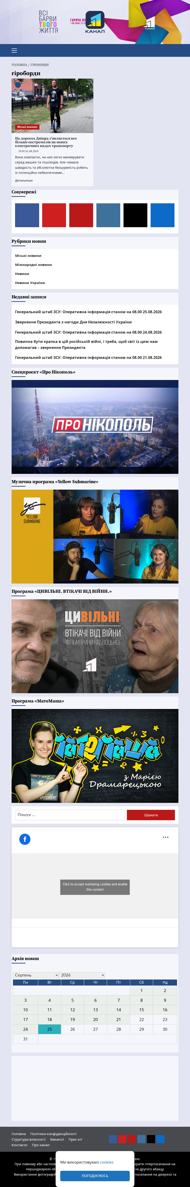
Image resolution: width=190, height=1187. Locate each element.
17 (25, 1019)
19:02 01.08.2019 (28, 151)
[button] (16, 50)
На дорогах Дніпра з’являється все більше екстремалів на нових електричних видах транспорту (46, 142)
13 (95, 1009)
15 (141, 1009)
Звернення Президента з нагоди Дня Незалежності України (73, 322)
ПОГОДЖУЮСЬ (95, 1176)
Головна (19, 1133)
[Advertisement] (95, 1088)
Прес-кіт (75, 1139)
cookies (107, 1162)
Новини (22, 273)
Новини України (30, 282)
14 (118, 1009)
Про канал (41, 1144)
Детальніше (24, 180)
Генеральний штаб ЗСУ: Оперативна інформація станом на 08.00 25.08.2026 (88, 311)
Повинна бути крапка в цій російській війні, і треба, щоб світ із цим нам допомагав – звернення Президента (86, 344)
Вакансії (57, 1139)
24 (25, 1029)
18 (49, 1019)
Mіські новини (27, 127)
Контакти (19, 1144)
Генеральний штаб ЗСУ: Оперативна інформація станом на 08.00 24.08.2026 (88, 332)
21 (118, 1019)
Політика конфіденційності (53, 1133)
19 (72, 1019)
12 (72, 1009)
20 (95, 1019)
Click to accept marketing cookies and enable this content (95, 887)
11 (49, 1009)
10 (25, 1009)
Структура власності (29, 1139)
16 (165, 1009)
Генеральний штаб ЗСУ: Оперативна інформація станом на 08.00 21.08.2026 (88, 357)
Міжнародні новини (33, 264)
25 (49, 1029)
